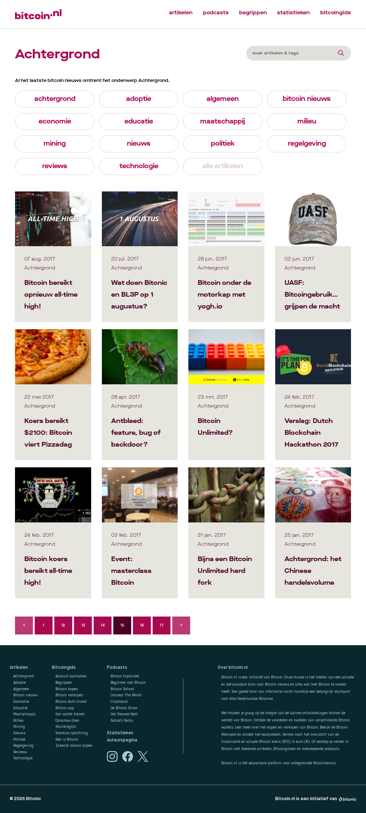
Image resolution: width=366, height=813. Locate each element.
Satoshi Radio (121, 720)
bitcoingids (335, 12)
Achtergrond (23, 676)
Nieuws (19, 733)
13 (83, 625)
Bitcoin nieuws (25, 695)
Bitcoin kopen (66, 689)
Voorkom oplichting (71, 733)
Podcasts (117, 668)
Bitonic (33, 799)
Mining (19, 727)
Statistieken (120, 733)
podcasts (216, 12)
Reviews (20, 752)
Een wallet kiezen (70, 714)
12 (63, 625)
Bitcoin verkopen (69, 695)
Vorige (24, 625)
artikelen (181, 12)
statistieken (293, 12)
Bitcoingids (64, 668)
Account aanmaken (70, 676)
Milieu (18, 720)
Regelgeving (23, 746)
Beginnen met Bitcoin (128, 683)
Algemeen (21, 689)
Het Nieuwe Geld (124, 714)
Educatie (20, 708)
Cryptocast (119, 702)
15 (122, 625)
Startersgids (65, 727)
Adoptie (19, 683)
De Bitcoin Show (123, 708)
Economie (21, 702)
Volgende (181, 625)
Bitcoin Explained (124, 676)
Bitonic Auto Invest (71, 702)
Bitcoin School (122, 689)
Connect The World (126, 695)
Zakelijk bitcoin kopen (74, 746)
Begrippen (63, 683)
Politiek (19, 739)
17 (162, 625)
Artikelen (19, 668)
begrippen (253, 12)
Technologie (23, 758)
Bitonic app (64, 708)
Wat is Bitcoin (66, 739)
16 (142, 625)
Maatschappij (24, 714)
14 (103, 625)
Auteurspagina (122, 740)
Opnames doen (67, 720)
